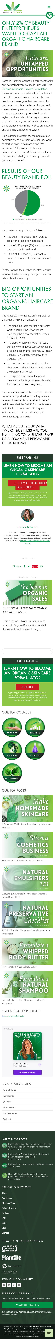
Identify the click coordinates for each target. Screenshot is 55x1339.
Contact (5, 1233)
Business (7, 1101)
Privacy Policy (36, 500)
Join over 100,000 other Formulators (31, 485)
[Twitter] (9, 1285)
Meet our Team (8, 1203)
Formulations (9, 1090)
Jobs (4, 1223)
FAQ (4, 1218)
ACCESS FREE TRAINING (27, 1305)
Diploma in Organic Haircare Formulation (24, 89)
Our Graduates (10, 1113)
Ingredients (8, 1096)
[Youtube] (19, 1285)
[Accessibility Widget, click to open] (49, 15)
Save (36, 567)
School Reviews (9, 1208)
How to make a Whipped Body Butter (19, 966)
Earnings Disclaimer (17, 1329)
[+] (27, 592)
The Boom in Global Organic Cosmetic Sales (25, 610)
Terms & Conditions (45, 1326)
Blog (4, 1228)
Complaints (27, 1329)
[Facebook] (4, 1285)
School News (9, 1107)
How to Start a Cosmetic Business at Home (22, 860)
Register (27, 687)
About (4, 1193)
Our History (7, 1198)
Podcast (7, 1119)
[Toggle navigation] (49, 7)
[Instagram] (14, 1285)
